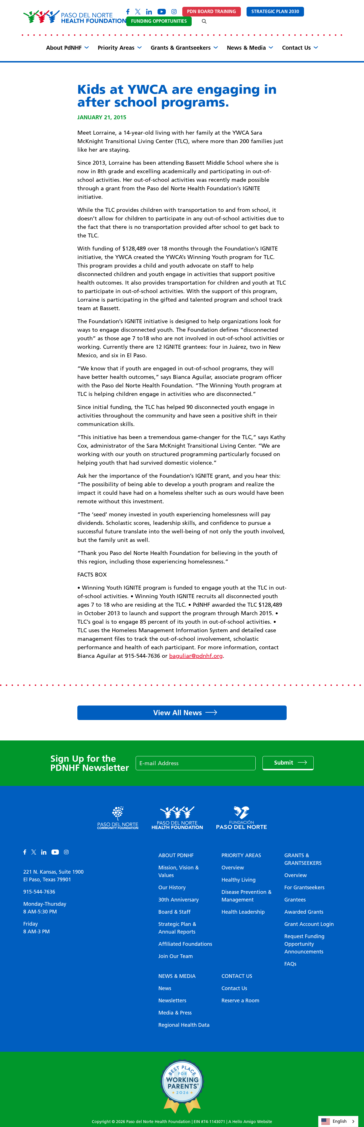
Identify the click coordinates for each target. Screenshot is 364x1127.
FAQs (290, 964)
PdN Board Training (211, 11)
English (340, 1121)
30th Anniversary (178, 900)
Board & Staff (174, 912)
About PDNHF (176, 855)
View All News (177, 712)
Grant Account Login (309, 924)
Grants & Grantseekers (181, 47)
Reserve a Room (240, 1000)
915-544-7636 (39, 892)
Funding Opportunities (159, 21)
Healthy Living (239, 880)
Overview (233, 868)
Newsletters (172, 1000)
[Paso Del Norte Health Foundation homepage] (74, 16)
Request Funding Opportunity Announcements (304, 944)
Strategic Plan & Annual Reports (177, 928)
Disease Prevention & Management (247, 896)
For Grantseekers (304, 887)
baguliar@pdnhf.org (196, 655)
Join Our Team (175, 956)
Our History (172, 887)
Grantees (295, 900)
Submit (284, 762)
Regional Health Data (184, 1025)
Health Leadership (243, 912)
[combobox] (338, 1121)
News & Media (246, 47)
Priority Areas (116, 47)
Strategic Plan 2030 (275, 11)
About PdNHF (64, 47)
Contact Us (296, 47)
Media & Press (175, 1013)
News (164, 988)
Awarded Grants (303, 912)
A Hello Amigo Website (250, 1121)
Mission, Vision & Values (178, 871)
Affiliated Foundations (185, 944)
